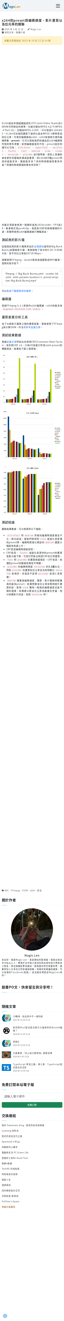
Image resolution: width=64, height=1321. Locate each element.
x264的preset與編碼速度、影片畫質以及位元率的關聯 (32, 22)
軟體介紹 (20, 32)
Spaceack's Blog (11, 1141)
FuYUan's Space (10, 1201)
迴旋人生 (6, 1179)
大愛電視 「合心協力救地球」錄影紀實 (32, 1053)
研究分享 (9, 32)
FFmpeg (15, 890)
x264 (32, 890)
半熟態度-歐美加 (10, 1195)
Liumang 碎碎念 (10, 1130)
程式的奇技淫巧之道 (12, 1136)
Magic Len (36, 29)
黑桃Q (16, 1041)
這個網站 (39, 246)
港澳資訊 (6, 1185)
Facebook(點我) (20, 972)
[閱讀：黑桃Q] (6, 1043)
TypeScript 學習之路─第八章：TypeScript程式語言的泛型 (37, 1066)
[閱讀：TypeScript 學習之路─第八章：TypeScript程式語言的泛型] (6, 1067)
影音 (39, 890)
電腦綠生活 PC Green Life (15, 1152)
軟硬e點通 (7, 1163)
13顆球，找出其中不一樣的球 (28, 1016)
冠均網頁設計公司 (11, 1190)
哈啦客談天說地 (10, 1174)
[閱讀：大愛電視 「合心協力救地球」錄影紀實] (6, 1054)
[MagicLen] (10, 5)
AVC (7, 890)
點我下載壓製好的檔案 (19, 290)
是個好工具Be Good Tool (15, 1157)
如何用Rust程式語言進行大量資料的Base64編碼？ (37, 1029)
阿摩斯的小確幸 (10, 1147)
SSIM (25, 890)
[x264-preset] (32, 379)
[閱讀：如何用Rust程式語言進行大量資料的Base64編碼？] (6, 1030)
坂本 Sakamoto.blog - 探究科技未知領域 (23, 1125)
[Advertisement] (32, 83)
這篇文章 (12, 341)
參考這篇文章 (33, 327)
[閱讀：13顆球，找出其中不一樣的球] (6, 1017)
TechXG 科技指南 (11, 1168)
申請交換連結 (8, 1206)
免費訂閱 (32, 1104)
